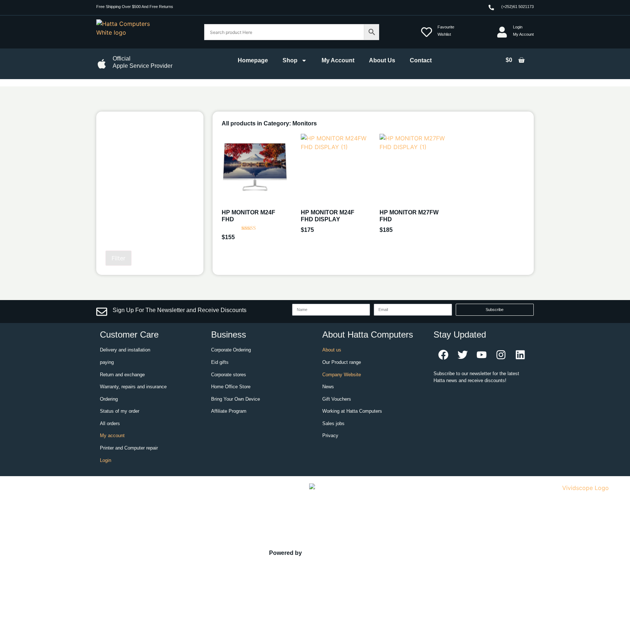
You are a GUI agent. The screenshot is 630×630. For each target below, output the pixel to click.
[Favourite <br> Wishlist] (426, 32)
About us (331, 350)
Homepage (253, 60)
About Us (382, 60)
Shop (290, 60)
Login (105, 460)
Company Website (341, 374)
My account (112, 435)
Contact (421, 60)
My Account (338, 60)
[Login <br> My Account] (502, 32)
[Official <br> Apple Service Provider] (101, 63)
